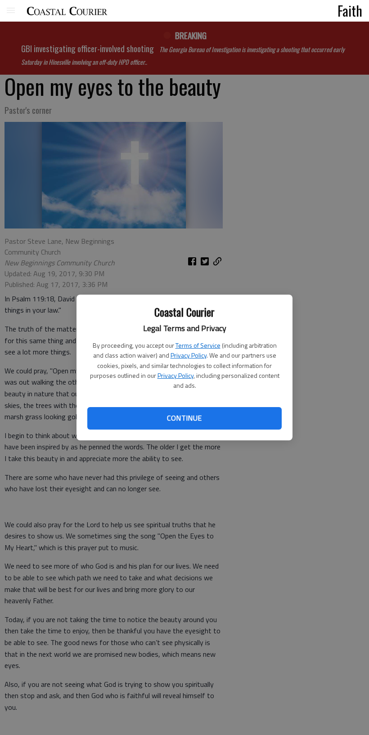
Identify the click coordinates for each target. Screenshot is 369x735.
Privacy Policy (189, 355)
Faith (350, 10)
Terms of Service (198, 345)
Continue (184, 417)
